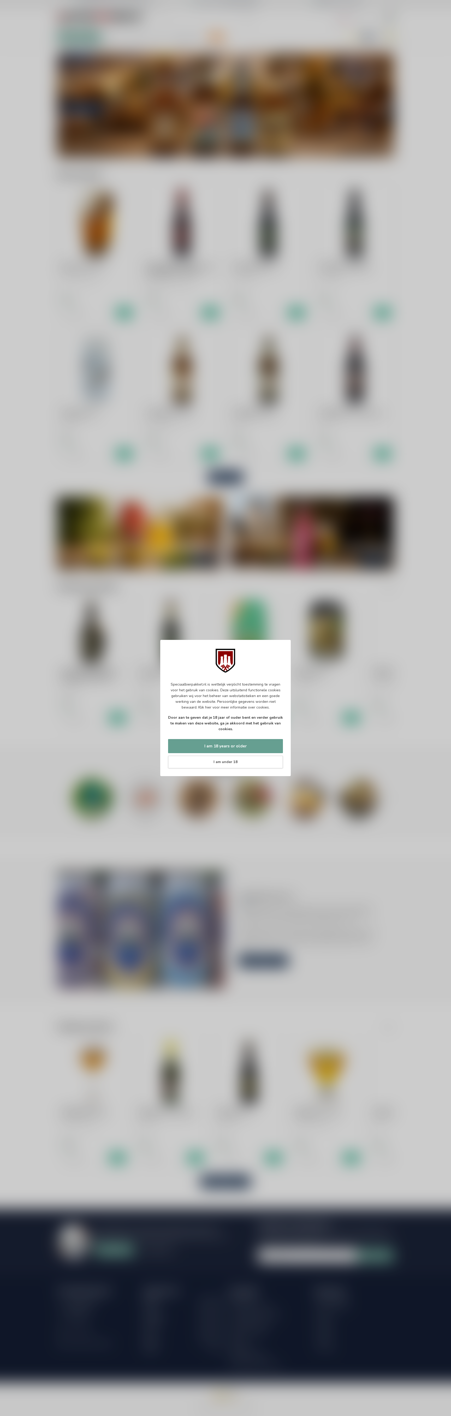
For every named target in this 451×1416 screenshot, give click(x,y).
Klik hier (204, 707)
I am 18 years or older (225, 746)
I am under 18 (225, 761)
